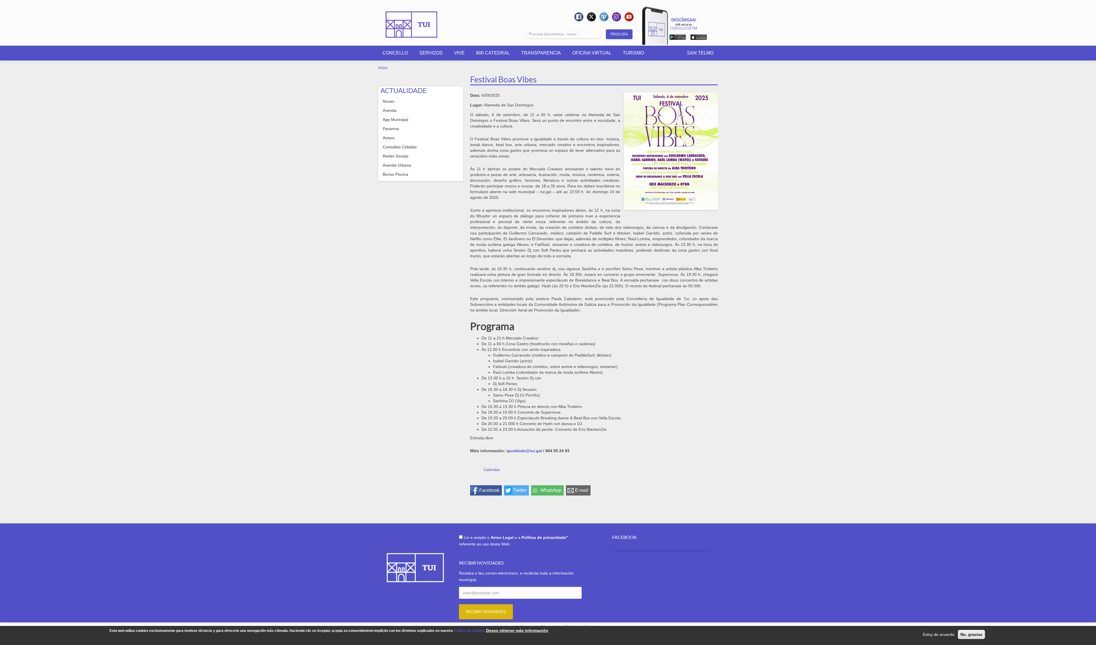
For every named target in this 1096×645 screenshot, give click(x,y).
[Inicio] (411, 20)
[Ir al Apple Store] (698, 38)
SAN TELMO (700, 52)
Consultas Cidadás (400, 147)
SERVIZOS (431, 52)
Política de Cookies (469, 631)
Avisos (388, 138)
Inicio (383, 67)
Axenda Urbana (397, 165)
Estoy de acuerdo (938, 634)
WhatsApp (550, 490)
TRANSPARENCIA (541, 52)
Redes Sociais (395, 156)
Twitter (520, 490)
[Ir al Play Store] (677, 38)
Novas (388, 101)
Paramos (391, 128)
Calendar (491, 469)
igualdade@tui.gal (524, 450)
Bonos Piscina (395, 174)
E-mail (581, 490)
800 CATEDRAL (493, 52)
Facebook (489, 490)
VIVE (459, 52)
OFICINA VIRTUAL (591, 52)
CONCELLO (395, 52)
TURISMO (633, 52)
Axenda (389, 110)
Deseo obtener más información (517, 630)
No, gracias (971, 634)
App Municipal (395, 119)
